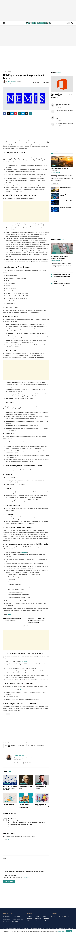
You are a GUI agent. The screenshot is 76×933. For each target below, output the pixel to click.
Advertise (24, 928)
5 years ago (19, 818)
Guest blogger (59, 928)
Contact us (70, 928)
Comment (6, 839)
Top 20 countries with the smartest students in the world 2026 (10, 788)
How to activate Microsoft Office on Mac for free (57, 96)
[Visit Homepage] (38, 22)
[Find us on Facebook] (51, 916)
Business (29, 916)
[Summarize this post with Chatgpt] (26, 113)
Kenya (8, 713)
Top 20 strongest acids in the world (12, 618)
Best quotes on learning (9, 620)
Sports (44, 916)
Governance (38, 918)
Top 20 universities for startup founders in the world (36, 621)
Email (4, 865)
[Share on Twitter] (8, 113)
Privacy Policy (26, 877)
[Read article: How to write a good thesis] (10, 798)
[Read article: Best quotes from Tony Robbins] (42, 780)
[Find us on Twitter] (54, 916)
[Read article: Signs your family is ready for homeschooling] (42, 798)
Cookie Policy (61, 931)
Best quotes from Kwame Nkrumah (61, 274)
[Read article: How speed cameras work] (55, 189)
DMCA (53, 928)
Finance (37, 916)
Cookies (35, 928)
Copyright (48, 928)
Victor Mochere (11, 81)
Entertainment (30, 920)
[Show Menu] (4, 23)
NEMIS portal (23, 552)
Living (53, 165)
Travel (44, 920)
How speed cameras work (65, 187)
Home (4, 71)
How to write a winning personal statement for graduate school (25, 805)
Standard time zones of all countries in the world (64, 111)
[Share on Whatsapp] (19, 113)
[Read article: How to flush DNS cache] (55, 209)
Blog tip (65, 928)
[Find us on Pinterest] (62, 916)
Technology (46, 918)
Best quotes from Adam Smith (25, 787)
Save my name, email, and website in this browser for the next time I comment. (24, 871)
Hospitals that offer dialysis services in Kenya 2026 (59, 257)
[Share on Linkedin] (12, 113)
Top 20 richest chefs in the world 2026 (64, 123)
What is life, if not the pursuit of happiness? (59, 169)
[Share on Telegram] (23, 113)
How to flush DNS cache (65, 207)
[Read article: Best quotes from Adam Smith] (26, 780)
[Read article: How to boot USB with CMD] (55, 203)
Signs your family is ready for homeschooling (42, 805)
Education (9, 71)
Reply (11, 826)
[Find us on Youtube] (65, 916)
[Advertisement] (38, 10)
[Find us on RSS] (68, 916)
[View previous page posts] (25, 626)
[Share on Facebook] (4, 113)
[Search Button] (72, 23)
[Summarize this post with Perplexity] (30, 113)
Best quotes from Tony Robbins (41, 787)
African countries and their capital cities (63, 117)
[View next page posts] (27, 626)
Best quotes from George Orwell (36, 618)
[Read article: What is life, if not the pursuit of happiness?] (62, 161)
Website (29, 865)
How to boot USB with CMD (66, 201)
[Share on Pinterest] (15, 113)
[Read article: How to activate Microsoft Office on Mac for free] (62, 84)
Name (4, 858)
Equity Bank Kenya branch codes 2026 (63, 104)
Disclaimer (29, 928)
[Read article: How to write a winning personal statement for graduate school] (26, 798)
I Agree (69, 931)
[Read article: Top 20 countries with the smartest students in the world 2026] (10, 780)
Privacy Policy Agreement (9, 875)
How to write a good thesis (8, 805)
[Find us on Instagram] (56, 916)
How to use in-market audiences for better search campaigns (61, 284)
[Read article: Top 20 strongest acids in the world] (55, 196)
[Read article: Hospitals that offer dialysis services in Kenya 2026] (62, 248)
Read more (56, 183)
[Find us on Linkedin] (59, 916)
